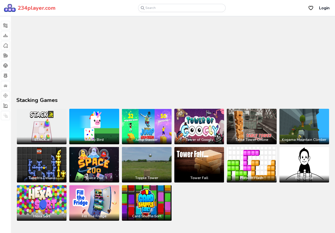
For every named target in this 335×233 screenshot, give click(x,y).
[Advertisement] (71, 60)
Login (324, 8)
